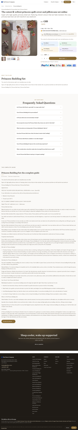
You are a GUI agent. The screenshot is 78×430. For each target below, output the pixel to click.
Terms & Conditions (71, 359)
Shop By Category (55, 2)
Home (2, 6)
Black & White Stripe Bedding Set (36, 366)
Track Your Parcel (47, 367)
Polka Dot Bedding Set (36, 376)
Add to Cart (62, 58)
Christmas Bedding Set (36, 368)
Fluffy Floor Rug (35, 361)
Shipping (68, 361)
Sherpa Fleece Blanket (36, 382)
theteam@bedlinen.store (6, 365)
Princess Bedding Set (36, 395)
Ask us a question (39, 344)
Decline (67, 427)
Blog (45, 363)
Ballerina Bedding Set (36, 386)
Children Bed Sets (8, 6)
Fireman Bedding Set (36, 390)
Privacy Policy (69, 365)
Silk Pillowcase (35, 407)
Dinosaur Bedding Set (36, 388)
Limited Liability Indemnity (70, 368)
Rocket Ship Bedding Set (37, 397)
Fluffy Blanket (35, 380)
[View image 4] (18, 59)
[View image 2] (8, 59)
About (45, 359)
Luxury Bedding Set (36, 370)
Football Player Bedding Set (37, 393)
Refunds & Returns (70, 363)
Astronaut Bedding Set (36, 384)
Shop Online (67, 1)
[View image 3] (13, 59)
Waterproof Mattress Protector (36, 402)
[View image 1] (3, 59)
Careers (56, 361)
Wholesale (46, 365)
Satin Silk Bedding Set (36, 378)
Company (46, 2)
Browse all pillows (7, 321)
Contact (45, 361)
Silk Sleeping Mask (36, 363)
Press (56, 363)
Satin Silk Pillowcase (36, 405)
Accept (74, 427)
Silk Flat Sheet (35, 409)
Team (56, 359)
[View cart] (62, 2)
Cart (33, 413)
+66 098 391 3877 (5, 367)
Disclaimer (69, 370)
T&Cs (73, 2)
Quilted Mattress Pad (36, 399)
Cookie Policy (69, 372)
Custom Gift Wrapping (36, 359)
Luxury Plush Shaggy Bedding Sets (36, 373)
